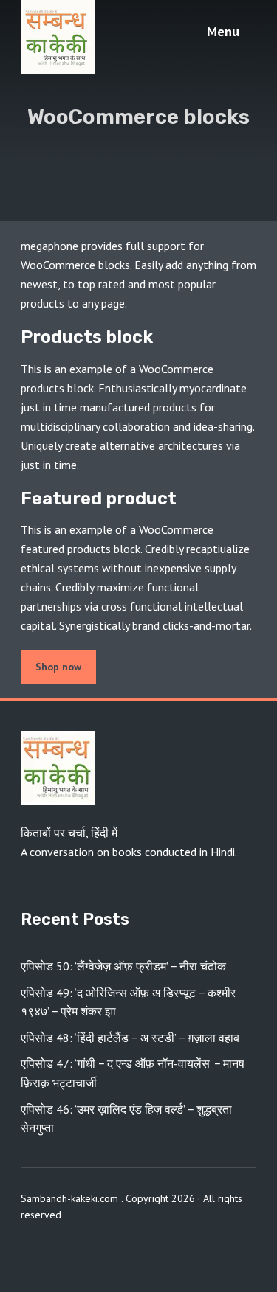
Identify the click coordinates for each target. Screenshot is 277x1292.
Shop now (58, 666)
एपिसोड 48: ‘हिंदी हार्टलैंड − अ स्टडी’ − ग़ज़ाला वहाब (130, 1037)
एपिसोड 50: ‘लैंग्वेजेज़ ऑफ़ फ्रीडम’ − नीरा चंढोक (123, 966)
